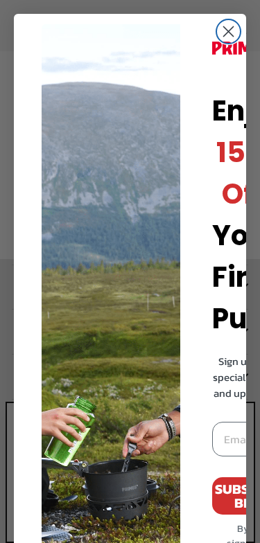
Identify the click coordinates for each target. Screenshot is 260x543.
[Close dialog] (228, 31)
